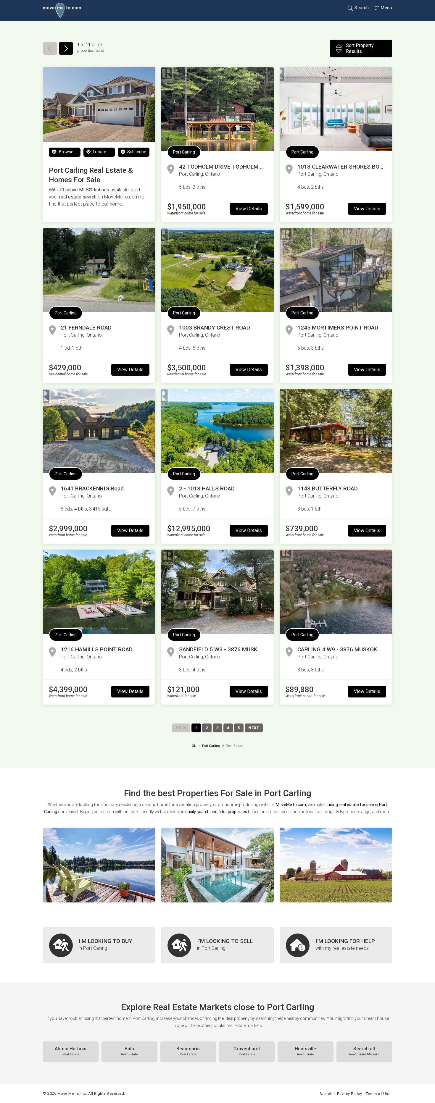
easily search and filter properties (216, 811)
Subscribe (136, 151)
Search (361, 7)
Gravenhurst (246, 1051)
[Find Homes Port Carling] (99, 865)
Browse (65, 151)
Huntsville (305, 1051)
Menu (386, 7)
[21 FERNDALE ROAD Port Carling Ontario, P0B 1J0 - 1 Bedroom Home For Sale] (99, 270)
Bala (129, 1051)
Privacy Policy (349, 1093)
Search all (364, 1051)
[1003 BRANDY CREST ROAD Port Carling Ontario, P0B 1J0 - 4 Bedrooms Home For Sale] (217, 270)
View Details (249, 208)
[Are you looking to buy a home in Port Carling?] (99, 945)
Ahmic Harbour (71, 1051)
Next (253, 728)
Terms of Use (378, 1093)
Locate (99, 151)
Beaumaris (188, 1051)
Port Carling (184, 152)
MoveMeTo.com (291, 804)
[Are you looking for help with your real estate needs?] (336, 945)
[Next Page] (66, 48)
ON (194, 746)
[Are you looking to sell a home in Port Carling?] (217, 945)
